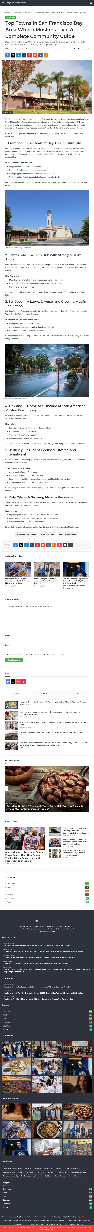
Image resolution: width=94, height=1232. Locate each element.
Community (17, 13)
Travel (9, 902)
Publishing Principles (58, 1220)
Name (8, 635)
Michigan (59, 1168)
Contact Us (8, 1220)
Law (8, 891)
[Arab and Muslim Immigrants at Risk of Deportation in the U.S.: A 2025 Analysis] (55, 842)
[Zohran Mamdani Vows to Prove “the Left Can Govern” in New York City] (77, 1066)
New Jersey (30, 1172)
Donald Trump (48, 1168)
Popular (16, 693)
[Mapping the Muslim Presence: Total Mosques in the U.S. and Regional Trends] (11, 705)
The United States (68, 535)
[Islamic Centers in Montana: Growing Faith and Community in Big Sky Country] (55, 831)
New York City (51, 1172)
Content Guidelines (56, 1224)
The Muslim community (10, 1176)
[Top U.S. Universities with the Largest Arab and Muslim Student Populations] (11, 735)
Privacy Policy (27, 1220)
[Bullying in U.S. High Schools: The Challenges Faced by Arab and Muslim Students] (47, 1049)
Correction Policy (42, 1224)
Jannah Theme (8, 1227)
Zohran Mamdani (74, 1176)
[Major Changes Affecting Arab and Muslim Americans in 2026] (47, 569)
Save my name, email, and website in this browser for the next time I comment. (36, 655)
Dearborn (38, 1168)
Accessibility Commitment (74, 1224)
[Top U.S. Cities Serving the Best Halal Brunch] (16, 1066)
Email (8, 645)
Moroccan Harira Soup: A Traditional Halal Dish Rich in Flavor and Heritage (17, 581)
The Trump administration (29, 1176)
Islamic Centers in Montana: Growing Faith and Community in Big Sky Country (76, 830)
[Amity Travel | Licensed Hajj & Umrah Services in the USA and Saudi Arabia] (47, 1084)
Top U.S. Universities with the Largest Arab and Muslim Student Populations (52, 733)
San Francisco (48, 535)
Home (9, 13)
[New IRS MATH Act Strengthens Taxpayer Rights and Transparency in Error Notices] (47, 1147)
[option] (47, 789)
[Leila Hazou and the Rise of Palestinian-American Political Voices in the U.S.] (77, 1084)
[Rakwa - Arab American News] (18, 3)
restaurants (27, 170)
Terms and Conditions (41, 1220)
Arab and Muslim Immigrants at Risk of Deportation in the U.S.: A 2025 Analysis (75, 841)
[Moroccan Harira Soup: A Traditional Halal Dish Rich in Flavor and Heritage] (18, 569)
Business (10, 894)
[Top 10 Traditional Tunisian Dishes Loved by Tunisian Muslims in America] (55, 853)
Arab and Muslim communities (12, 1168)
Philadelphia (63, 1172)
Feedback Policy (18, 1224)
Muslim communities (71, 1168)
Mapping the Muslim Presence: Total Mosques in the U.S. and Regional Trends (53, 702)
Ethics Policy (29, 1224)
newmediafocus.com (44, 1217)
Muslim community (9, 1172)
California (64, 148)
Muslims (21, 1172)
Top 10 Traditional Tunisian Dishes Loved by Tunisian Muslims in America (74, 852)
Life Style (10, 898)
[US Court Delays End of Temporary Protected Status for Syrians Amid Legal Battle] (77, 1049)
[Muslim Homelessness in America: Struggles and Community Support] (16, 1049)
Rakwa (9, 49)
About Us (17, 1220)
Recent (46, 693)
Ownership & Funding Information (79, 1220)
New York (41, 1172)
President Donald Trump (78, 1172)
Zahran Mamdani (60, 1176)
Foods (9, 887)
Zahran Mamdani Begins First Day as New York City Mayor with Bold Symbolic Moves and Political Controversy (75, 582)
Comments (76, 693)
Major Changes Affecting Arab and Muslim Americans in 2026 (46, 581)
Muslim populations (27, 535)
